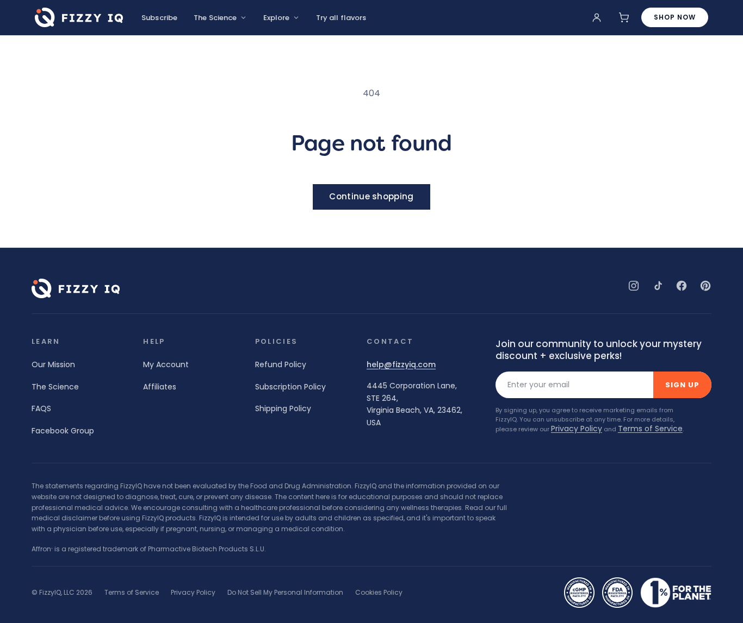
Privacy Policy (576, 428)
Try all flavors (341, 17)
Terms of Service (650, 428)
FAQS (41, 408)
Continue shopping (371, 196)
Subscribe (159, 17)
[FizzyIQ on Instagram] (634, 286)
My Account (166, 364)
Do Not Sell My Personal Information (285, 592)
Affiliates (159, 386)
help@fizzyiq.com (401, 365)
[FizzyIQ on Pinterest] (705, 286)
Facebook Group (63, 430)
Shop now (675, 17)
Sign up (682, 385)
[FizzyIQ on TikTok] (658, 286)
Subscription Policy (290, 386)
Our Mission (53, 364)
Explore (276, 17)
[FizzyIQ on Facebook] (682, 286)
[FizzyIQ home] (79, 17)
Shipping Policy (283, 408)
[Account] (596, 17)
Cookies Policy (379, 592)
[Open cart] (624, 17)
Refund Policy (280, 364)
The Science (215, 17)
